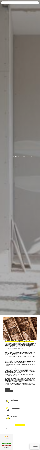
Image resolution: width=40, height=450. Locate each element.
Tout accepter (6, 443)
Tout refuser (6, 445)
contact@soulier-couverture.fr (16, 417)
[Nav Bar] (37, 3)
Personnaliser (6, 447)
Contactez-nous (10, 391)
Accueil (8, 388)
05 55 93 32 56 (13, 409)
